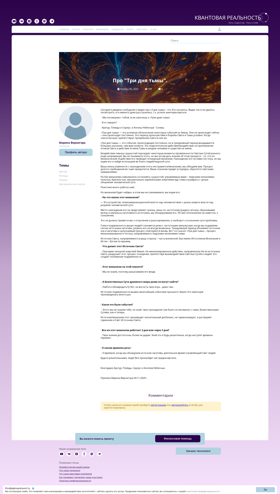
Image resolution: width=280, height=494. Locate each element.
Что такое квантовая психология (75, 473)
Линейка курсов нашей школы (74, 467)
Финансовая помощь (178, 438)
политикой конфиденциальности (202, 491)
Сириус (63, 179)
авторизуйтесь (180, 405)
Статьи (76, 29)
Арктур (63, 171)
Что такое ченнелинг (69, 470)
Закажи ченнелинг (198, 451)
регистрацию (158, 405)
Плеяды (63, 175)
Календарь (102, 29)
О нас (153, 29)
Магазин (142, 29)
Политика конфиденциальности (75, 480)
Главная (64, 29)
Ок (265, 489)
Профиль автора (76, 152)
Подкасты (118, 29)
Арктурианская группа (72, 184)
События (88, 29)
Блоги (130, 29)
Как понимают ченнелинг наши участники (80, 477)
